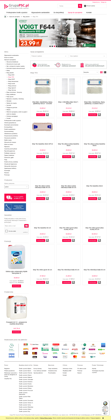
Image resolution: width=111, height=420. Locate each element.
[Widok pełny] (105, 72)
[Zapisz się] (26, 226)
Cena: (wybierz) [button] (74, 56)
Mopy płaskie (10, 72)
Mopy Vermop (12, 90)
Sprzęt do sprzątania (10, 59)
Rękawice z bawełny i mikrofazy (15, 98)
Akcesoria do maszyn (10, 142)
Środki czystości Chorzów (25, 373)
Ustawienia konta (52, 370)
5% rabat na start (81, 368)
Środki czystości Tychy (25, 405)
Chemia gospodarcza (10, 122)
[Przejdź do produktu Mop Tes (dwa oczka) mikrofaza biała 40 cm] (42, 173)
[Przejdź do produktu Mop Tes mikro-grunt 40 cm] (42, 256)
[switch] (105, 413)
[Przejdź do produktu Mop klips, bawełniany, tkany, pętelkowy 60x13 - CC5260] (42, 89)
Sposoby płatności (38, 373)
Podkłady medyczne (9, 153)
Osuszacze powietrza (10, 138)
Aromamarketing (8, 131)
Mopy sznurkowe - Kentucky (14, 92)
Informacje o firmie (67, 368)
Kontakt (65, 373)
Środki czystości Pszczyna (26, 390)
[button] (47, 114)
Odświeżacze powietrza (10, 133)
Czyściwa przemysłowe (10, 148)
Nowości (6, 172)
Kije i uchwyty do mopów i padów (16, 66)
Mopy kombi (11, 83)
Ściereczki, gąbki (9, 157)
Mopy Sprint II (12, 88)
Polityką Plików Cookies (46, 418)
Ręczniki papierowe (9, 151)
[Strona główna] (16, 6)
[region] (55, 33)
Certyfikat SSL (8, 378)
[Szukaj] (80, 6)
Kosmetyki (7, 170)
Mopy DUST (11, 79)
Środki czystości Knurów (25, 384)
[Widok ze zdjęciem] (101, 72)
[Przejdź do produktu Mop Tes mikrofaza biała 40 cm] (68, 256)
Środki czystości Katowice (25, 381)
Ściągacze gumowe (12, 107)
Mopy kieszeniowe (13, 81)
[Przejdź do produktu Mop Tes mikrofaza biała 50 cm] (94, 256)
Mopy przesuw (12, 85)
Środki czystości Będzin (25, 368)
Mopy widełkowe (11, 94)
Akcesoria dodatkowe (12, 62)
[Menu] (108, 401)
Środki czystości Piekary (25, 388)
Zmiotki (8, 118)
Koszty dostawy (38, 368)
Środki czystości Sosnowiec (26, 400)
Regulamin (7, 368)
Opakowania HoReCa (10, 168)
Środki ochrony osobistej (11, 162)
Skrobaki (9, 101)
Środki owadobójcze (9, 129)
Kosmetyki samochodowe (11, 125)
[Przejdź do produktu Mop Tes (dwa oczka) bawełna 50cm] (94, 131)
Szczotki (9, 105)
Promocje (7, 175)
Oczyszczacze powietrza (11, 135)
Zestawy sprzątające (12, 116)
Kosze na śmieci (8, 57)
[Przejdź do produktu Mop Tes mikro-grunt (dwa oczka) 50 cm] (94, 214)
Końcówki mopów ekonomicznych (16, 68)
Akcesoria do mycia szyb (13, 64)
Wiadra (8, 109)
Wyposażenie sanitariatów (11, 55)
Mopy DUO (11, 75)
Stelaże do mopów (12, 103)
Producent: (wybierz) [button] (37, 56)
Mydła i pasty (8, 140)
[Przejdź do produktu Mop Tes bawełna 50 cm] (42, 214)
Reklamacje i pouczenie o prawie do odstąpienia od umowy (10, 374)
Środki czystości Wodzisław (26, 407)
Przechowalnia (52, 373)
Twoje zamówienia (52, 368)
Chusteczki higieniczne (10, 164)
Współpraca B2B (67, 370)
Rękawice (7, 146)
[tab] (50, 46)
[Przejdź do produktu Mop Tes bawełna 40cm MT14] (42, 131)
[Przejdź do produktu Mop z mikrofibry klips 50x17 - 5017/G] (68, 89)
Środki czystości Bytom (25, 370)
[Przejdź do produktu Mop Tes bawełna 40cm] (94, 173)
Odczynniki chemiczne (10, 166)
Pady (5, 159)
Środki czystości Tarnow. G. (26, 402)
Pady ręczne (10, 96)
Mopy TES (11, 77)
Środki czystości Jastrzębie (26, 379)
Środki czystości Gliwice (25, 375)
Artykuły (94, 368)
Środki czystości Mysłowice (26, 386)
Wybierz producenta (9, 183)
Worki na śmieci (8, 144)
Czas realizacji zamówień (40, 370)
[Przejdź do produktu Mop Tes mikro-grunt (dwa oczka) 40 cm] (68, 214)
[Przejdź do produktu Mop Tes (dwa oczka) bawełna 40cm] (68, 131)
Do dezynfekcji (8, 127)
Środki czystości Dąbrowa (25, 377)
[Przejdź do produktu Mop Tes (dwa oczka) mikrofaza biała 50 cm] (68, 173)
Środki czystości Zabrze (25, 409)
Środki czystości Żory (24, 411)
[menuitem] (16, 12)
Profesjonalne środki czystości (12, 120)
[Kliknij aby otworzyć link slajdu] (54, 33)
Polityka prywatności (9, 370)
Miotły (8, 70)
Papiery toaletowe (9, 155)
